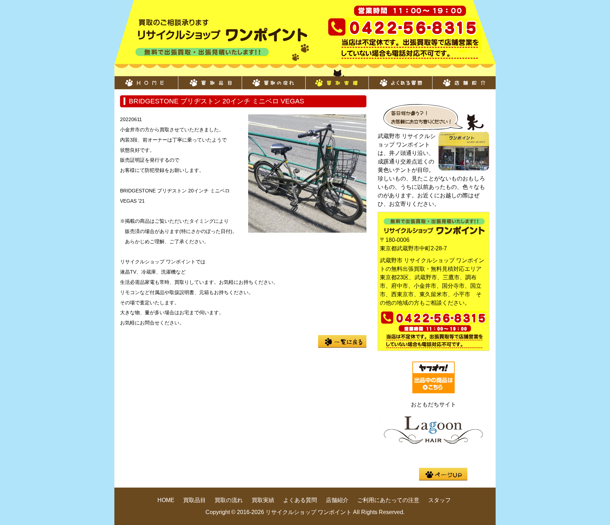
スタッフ (439, 500)
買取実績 (337, 79)
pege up (443, 474)
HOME (146, 79)
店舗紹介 (464, 79)
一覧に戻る (342, 341)
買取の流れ (273, 79)
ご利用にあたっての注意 (388, 500)
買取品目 (209, 79)
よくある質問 (400, 79)
